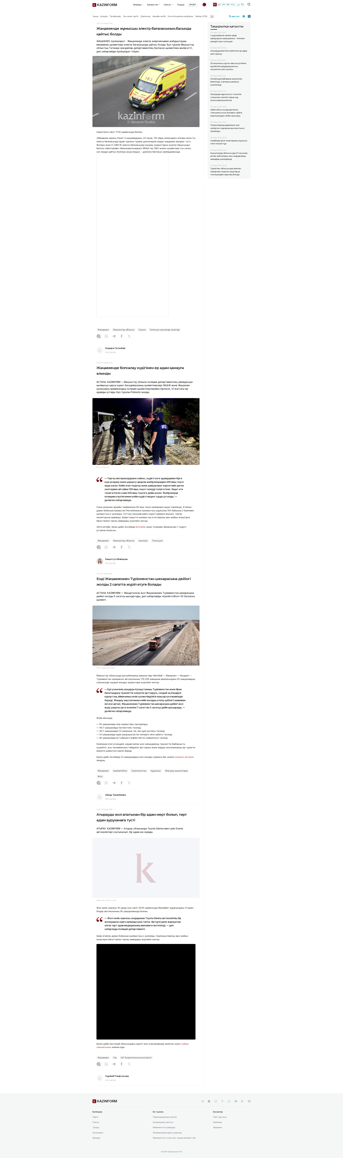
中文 (233, 4)
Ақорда (103, 16)
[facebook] (222, 1108)
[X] (129, 336)
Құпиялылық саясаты (163, 1129)
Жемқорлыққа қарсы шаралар (167, 1139)
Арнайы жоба (159, 16)
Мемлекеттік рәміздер (164, 1134)
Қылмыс (143, 540)
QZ (219, 4)
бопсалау (141, 527)
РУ (223, 4)
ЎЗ (242, 4)
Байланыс (217, 1129)
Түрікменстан (138, 771)
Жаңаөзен (103, 329)
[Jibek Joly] (235, 16)
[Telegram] (114, 336)
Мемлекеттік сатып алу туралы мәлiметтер (174, 1144)
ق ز (238, 4)
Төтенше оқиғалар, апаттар (165, 329)
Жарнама (217, 1134)
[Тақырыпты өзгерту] (206, 4)
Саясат (96, 1129)
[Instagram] (98, 336)
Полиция (157, 540)
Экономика (97, 1139)
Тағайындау (115, 16)
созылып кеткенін (184, 757)
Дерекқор (145, 16)
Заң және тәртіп (131, 16)
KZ (215, 4)
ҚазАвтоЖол (120, 771)
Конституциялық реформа (180, 16)
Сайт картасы (220, 1124)
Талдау (180, 5)
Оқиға (142, 329)
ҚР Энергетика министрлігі (136, 1064)
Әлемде (96, 1144)
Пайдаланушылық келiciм (165, 1124)
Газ (115, 1064)
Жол (100, 776)
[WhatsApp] (106, 336)
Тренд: (95, 16)
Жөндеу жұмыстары (176, 771)
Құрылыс (156, 771)
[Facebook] (121, 336)
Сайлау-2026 (201, 16)
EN (228, 4)
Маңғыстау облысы (123, 329)
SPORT (192, 4)
